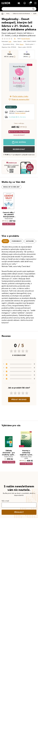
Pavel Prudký (24, 456)
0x (15, 38)
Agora (21, 44)
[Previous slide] (6, 77)
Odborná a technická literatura (21, 13)
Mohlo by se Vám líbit (11, 187)
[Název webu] (6, 3)
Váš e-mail (5, 501)
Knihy (8, 13)
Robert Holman (8, 456)
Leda (10, 41)
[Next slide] (31, 77)
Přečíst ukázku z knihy (20, 96)
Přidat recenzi (19, 399)
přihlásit (19, 512)
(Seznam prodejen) (20, 113)
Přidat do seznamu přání (20, 99)
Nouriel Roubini (25, 38)
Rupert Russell (9, 218)
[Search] (33, 9)
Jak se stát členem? (19, 135)
